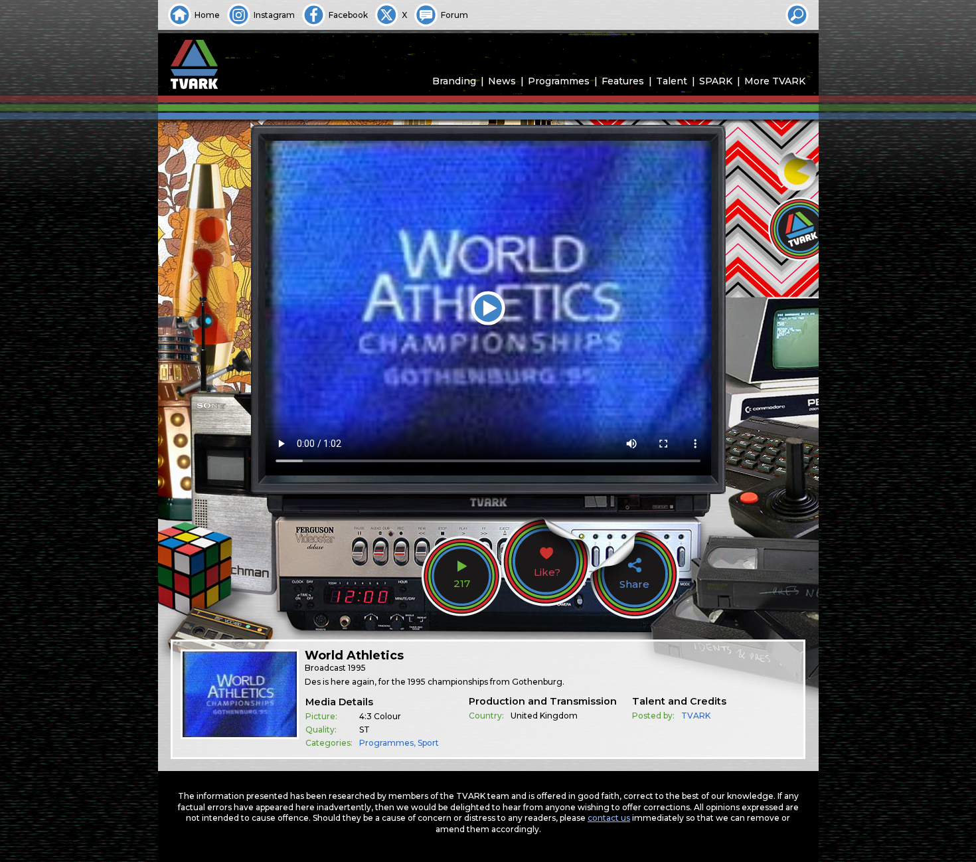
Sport (428, 743)
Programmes (559, 81)
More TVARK (774, 81)
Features (623, 81)
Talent (671, 81)
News (502, 81)
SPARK (715, 81)
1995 (357, 668)
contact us (609, 818)
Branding (454, 81)
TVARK (695, 716)
